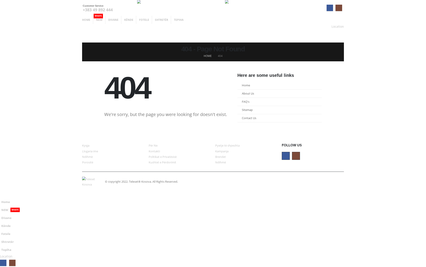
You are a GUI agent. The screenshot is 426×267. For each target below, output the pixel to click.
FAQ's (245, 102)
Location (337, 26)
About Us (248, 93)
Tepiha (178, 20)
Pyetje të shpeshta (227, 145)
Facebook (286, 156)
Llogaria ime (90, 151)
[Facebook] (330, 8)
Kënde (128, 20)
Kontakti (154, 151)
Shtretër (161, 20)
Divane (113, 20)
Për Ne (153, 145)
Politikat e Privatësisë (163, 157)
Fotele (144, 20)
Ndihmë (87, 157)
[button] (2, 195)
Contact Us (249, 118)
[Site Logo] (161, 8)
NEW (99, 19)
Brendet (220, 157)
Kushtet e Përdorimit (162, 162)
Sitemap (247, 110)
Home (86, 20)
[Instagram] (338, 8)
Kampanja (222, 151)
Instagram (296, 156)
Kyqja (85, 145)
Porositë (87, 162)
